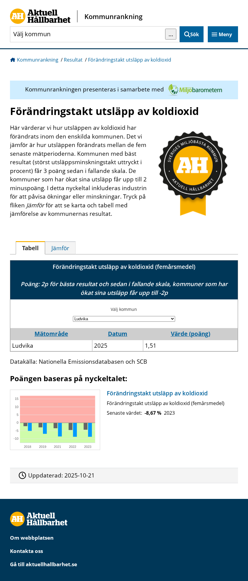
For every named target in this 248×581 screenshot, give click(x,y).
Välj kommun (124, 309)
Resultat (73, 59)
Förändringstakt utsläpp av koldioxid (129, 59)
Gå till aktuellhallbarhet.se (43, 564)
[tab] (30, 247)
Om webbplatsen (32, 537)
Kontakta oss (26, 550)
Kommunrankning (37, 59)
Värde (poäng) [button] (190, 334)
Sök (194, 34)
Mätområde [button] (51, 334)
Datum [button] (117, 334)
